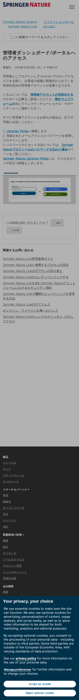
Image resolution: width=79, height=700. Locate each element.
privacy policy (26, 658)
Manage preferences (17, 669)
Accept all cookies (40, 684)
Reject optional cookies (40, 693)
